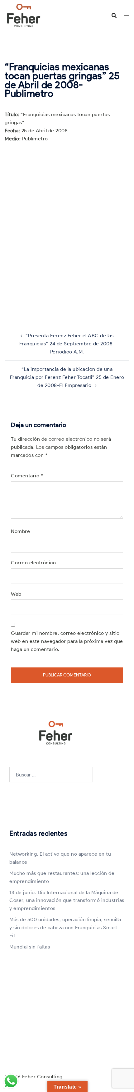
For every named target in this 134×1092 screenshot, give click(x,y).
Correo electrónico (33, 563)
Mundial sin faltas (29, 947)
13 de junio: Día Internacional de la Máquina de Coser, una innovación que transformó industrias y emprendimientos (66, 901)
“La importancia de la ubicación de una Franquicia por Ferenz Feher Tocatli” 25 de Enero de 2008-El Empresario (67, 377)
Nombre (20, 531)
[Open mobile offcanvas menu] (126, 15)
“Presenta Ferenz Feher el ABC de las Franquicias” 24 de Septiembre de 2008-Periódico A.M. (67, 344)
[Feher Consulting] (24, 15)
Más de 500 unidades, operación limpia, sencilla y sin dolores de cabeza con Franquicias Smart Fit (65, 928)
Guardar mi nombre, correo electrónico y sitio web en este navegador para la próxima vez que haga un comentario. (67, 641)
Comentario (27, 476)
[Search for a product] (114, 15)
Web (16, 594)
